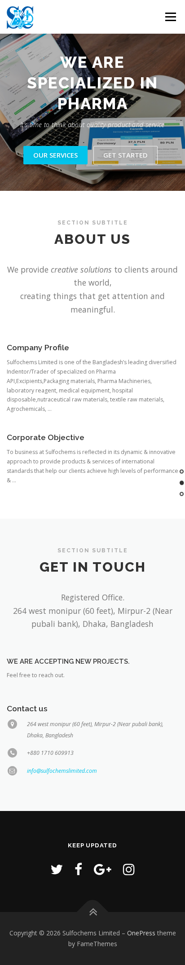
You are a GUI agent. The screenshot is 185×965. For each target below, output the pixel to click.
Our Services (55, 154)
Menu (170, 17)
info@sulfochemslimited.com (62, 771)
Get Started (125, 154)
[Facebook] (78, 869)
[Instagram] (129, 869)
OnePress (141, 933)
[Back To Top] (93, 912)
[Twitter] (56, 869)
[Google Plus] (102, 869)
